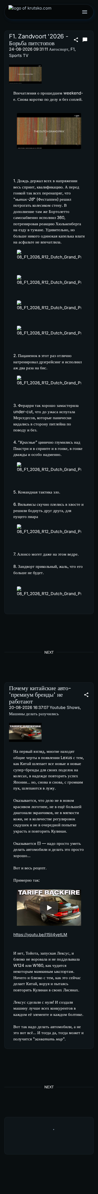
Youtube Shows (65, 707)
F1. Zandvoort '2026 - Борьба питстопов (38, 40)
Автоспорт (58, 49)
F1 (73, 49)
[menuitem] (30, 12)
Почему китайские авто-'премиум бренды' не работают (40, 694)
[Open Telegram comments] (85, 40)
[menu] (84, 12)
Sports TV (18, 55)
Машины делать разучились (34, 713)
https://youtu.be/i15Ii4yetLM (40, 934)
